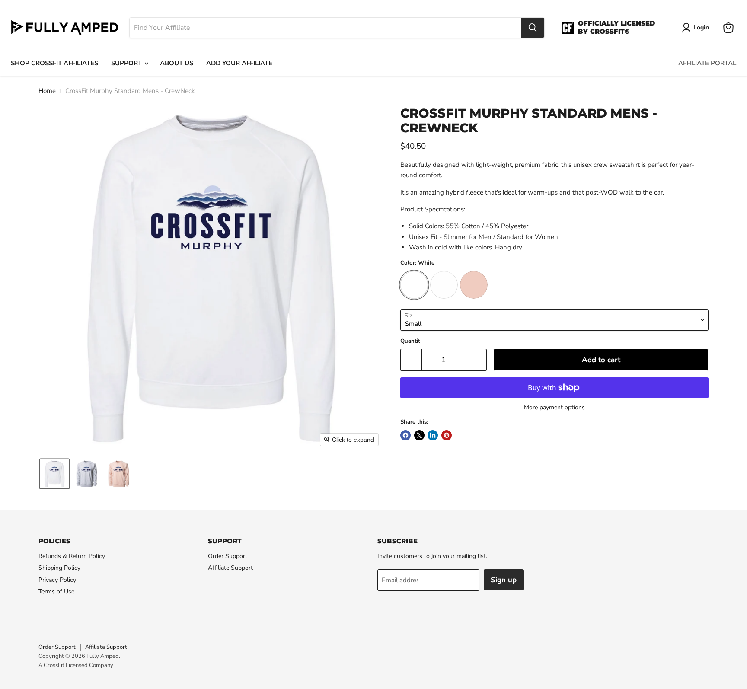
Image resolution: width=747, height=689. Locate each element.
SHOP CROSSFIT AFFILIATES (54, 63)
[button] (54, 473)
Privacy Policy (57, 580)
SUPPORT (127, 63)
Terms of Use (56, 591)
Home (47, 91)
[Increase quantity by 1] (476, 360)
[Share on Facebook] (405, 435)
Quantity (411, 341)
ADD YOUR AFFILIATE (239, 63)
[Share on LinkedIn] (433, 435)
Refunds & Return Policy (71, 556)
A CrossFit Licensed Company (75, 665)
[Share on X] (419, 435)
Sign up (504, 580)
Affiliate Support (230, 568)
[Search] (532, 28)
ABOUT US (176, 63)
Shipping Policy (59, 568)
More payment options (554, 407)
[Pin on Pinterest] (446, 435)
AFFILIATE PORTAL (707, 63)
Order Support (227, 556)
